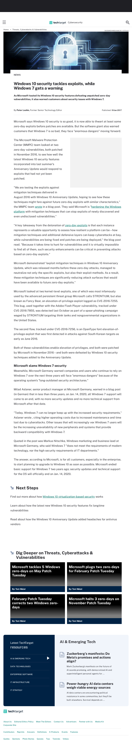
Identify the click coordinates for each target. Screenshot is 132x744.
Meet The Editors (43, 722)
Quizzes (40, 739)
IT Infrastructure (20, 682)
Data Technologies (20, 666)
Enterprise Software (21, 674)
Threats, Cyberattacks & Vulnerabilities (29, 30)
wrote (38, 206)
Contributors (8, 732)
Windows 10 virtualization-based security (69, 496)
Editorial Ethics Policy (24, 722)
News (17, 75)
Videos (66, 739)
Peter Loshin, (23, 110)
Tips (48, 739)
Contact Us (59, 722)
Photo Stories (28, 739)
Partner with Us (86, 722)
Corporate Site (9, 725)
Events (65, 732)
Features (74, 732)
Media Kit (99, 722)
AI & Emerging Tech (20, 659)
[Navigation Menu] (4, 22)
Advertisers (71, 722)
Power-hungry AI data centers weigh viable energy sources (90, 685)
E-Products (54, 732)
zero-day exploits (76, 225)
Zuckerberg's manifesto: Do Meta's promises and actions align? (89, 657)
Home (6, 30)
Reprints (20, 732)
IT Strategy (16, 690)
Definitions (42, 732)
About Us (7, 722)
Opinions (16, 739)
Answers (31, 732)
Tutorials (56, 739)
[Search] (127, 22)
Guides (6, 739)
